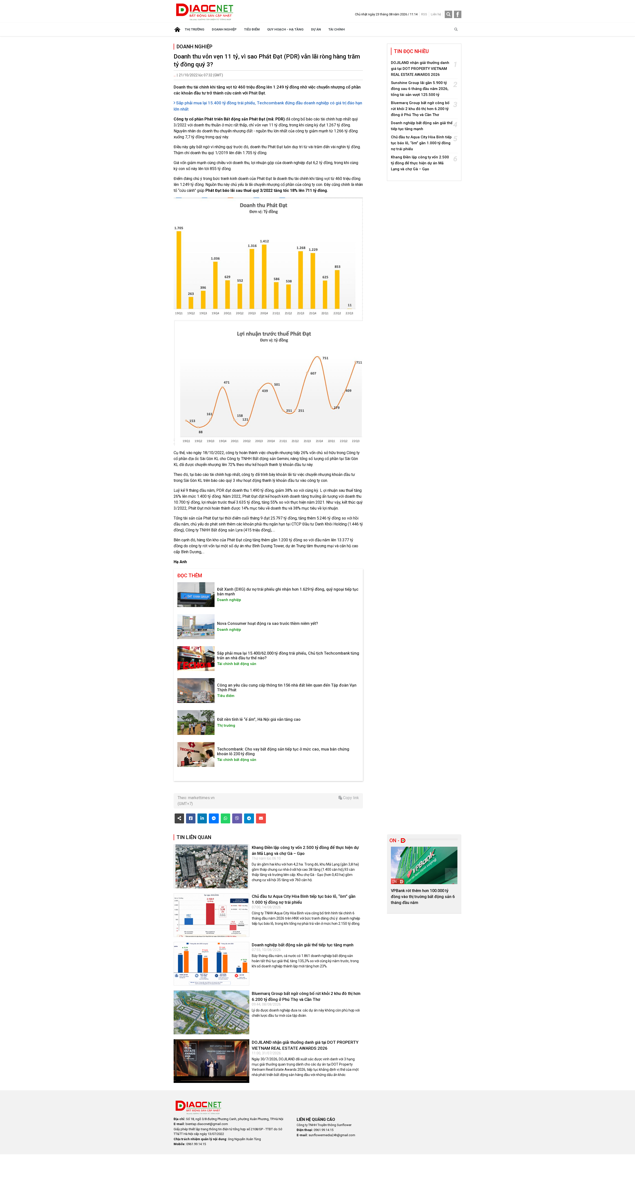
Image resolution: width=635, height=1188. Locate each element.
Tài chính (336, 29)
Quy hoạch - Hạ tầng (285, 29)
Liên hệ (436, 14)
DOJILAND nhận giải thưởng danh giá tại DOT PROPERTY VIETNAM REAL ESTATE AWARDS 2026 (420, 68)
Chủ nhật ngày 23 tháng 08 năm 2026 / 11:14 (386, 14)
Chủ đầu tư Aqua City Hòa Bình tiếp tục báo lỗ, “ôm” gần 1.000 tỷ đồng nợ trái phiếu (421, 143)
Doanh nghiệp (224, 29)
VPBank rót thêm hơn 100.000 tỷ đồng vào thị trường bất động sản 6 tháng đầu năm (423, 896)
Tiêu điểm (252, 29)
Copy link (350, 797)
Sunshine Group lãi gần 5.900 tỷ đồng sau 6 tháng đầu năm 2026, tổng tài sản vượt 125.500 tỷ (419, 89)
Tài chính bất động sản (236, 664)
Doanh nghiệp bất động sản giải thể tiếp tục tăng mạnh (302, 944)
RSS (424, 14)
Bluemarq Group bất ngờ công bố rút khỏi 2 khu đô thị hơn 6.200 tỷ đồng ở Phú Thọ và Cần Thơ (420, 109)
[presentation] (397, 874)
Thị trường (194, 29)
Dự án (316, 29)
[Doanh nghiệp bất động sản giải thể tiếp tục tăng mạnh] (211, 963)
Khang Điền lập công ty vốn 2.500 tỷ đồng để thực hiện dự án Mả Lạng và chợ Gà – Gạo (420, 163)
